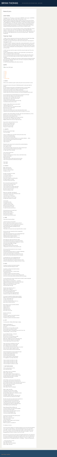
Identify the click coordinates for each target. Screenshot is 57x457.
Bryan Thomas (10, 3)
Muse (6, 71)
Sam (5, 74)
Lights (6, 72)
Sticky (6, 73)
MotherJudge (7, 78)
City (5, 77)
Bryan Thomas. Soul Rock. (6, 454)
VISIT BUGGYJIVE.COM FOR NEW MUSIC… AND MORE (32, 3)
